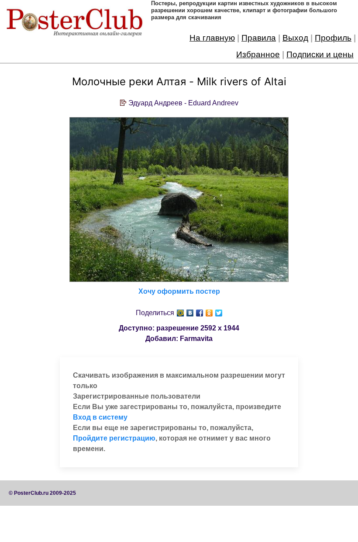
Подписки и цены (320, 54)
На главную (212, 37)
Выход (295, 37)
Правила (258, 37)
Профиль (333, 37)
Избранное (258, 54)
